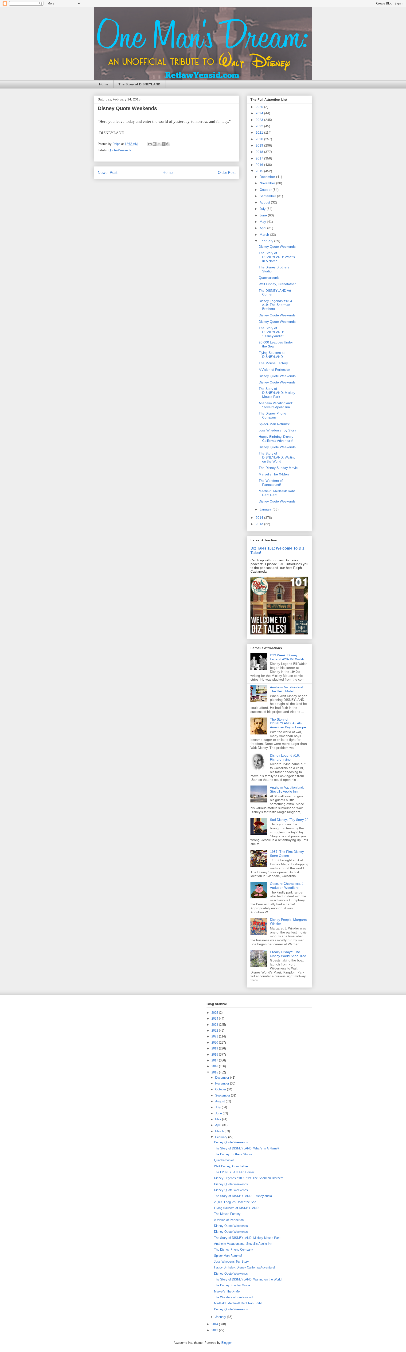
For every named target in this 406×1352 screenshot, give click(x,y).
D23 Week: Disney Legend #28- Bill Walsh (287, 657)
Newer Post (107, 173)
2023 (260, 120)
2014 (260, 517)
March (265, 234)
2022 (260, 126)
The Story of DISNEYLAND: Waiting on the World (277, 457)
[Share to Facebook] (163, 144)
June (264, 215)
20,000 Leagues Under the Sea (235, 1202)
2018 (260, 152)
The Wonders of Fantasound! (271, 483)
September (268, 196)
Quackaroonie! (270, 277)
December (268, 177)
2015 (260, 171)
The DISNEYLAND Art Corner (234, 1172)
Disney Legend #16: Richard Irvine (285, 757)
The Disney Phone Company (272, 415)
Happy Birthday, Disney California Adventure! (276, 439)
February (267, 241)
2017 (260, 158)
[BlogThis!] (154, 144)
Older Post (226, 173)
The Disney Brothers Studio (233, 1154)
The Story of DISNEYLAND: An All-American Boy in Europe (288, 723)
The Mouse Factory (273, 363)
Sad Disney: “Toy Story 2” (289, 820)
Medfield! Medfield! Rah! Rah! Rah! (277, 493)
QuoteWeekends (120, 150)
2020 (260, 139)
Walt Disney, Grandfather (277, 284)
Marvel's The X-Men (274, 474)
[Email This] (150, 144)
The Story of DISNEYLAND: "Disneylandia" (271, 332)
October (266, 189)
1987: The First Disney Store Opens (287, 853)
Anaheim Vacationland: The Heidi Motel (287, 689)
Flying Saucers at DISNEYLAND (272, 355)
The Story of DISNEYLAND (139, 84)
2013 (260, 524)
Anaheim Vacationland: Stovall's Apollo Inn (276, 405)
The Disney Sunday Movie (278, 468)
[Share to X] (158, 144)
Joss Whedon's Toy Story (277, 430)
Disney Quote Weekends (277, 246)
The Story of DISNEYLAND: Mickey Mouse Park (277, 393)
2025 (260, 107)
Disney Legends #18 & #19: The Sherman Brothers (275, 305)
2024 (260, 113)
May (263, 221)
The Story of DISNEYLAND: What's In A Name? (277, 257)
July (263, 209)
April (263, 228)
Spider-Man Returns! (274, 424)
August (265, 202)
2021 (260, 132)
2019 (260, 145)
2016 (260, 165)
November (268, 183)
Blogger (226, 1342)
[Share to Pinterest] (167, 144)
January (266, 509)
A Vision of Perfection (274, 369)
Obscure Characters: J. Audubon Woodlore (287, 885)
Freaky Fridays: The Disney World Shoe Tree (288, 954)
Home (103, 84)
